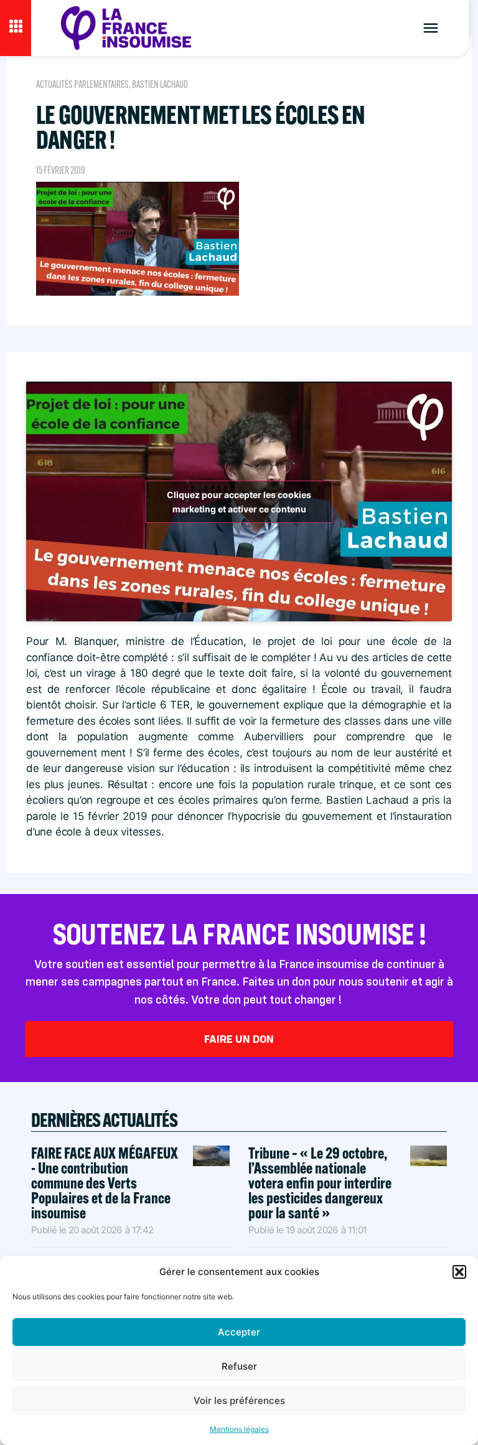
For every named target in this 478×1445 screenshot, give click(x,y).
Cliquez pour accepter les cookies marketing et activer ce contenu (239, 501)
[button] (459, 1272)
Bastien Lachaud (160, 84)
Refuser (239, 1366)
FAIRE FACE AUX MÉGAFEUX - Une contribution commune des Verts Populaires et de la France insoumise (104, 1182)
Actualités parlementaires (82, 84)
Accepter (239, 1332)
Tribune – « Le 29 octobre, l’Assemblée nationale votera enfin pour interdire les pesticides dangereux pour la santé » (319, 1182)
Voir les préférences (239, 1400)
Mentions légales (239, 1429)
